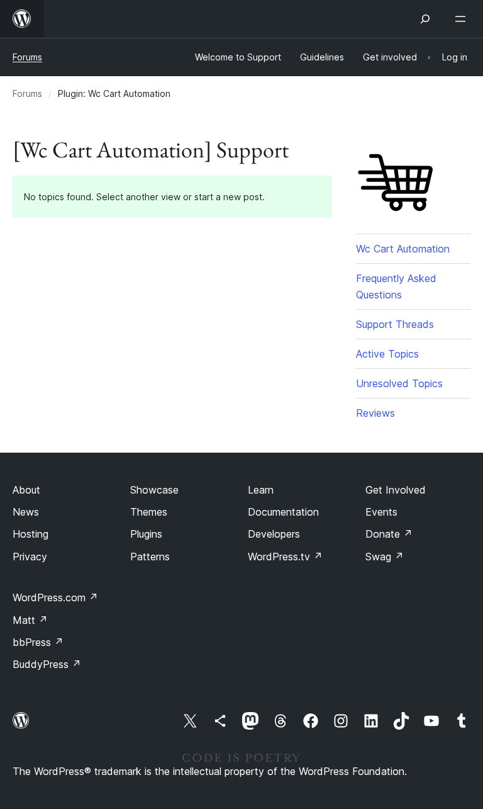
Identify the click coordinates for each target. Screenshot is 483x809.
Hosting (30, 534)
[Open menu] (463, 19)
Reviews (375, 413)
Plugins (146, 534)
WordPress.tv (285, 556)
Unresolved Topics (399, 383)
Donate (389, 534)
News (26, 512)
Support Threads (395, 324)
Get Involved (395, 490)
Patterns (150, 556)
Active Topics (387, 354)
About (26, 490)
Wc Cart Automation (403, 248)
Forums (27, 57)
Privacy (30, 556)
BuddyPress (47, 664)
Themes (148, 512)
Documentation (283, 512)
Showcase (154, 490)
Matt (30, 620)
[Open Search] (425, 19)
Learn (261, 490)
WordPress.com (55, 597)
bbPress (38, 642)
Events (381, 512)
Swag (384, 556)
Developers (274, 534)
